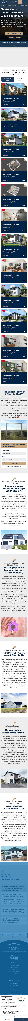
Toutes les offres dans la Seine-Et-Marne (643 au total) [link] (14, 936)
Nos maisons (15, 985)
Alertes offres (14, 967)
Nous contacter (15, 965)
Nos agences (15, 983)
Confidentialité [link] (14, 466)
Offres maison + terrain (12, 5)
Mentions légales (14, 971)
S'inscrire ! (15, 463)
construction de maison (18, 501)
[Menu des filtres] (14, 45)
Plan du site (15, 976)
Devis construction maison (15, 994)
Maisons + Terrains (15, 987)
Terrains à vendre (14, 989)
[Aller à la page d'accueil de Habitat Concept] (4, 2)
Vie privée (14, 973)
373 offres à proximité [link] (14, 37)
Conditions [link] (19, 466)
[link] (16, 1)
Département (5, 450)
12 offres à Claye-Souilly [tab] (7, 79)
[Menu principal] (25, 1)
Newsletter (15, 969)
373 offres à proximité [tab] (20, 79)
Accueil (3, 5)
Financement (14, 992)
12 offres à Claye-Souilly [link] (14, 33)
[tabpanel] (14, 233)
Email (3, 456)
